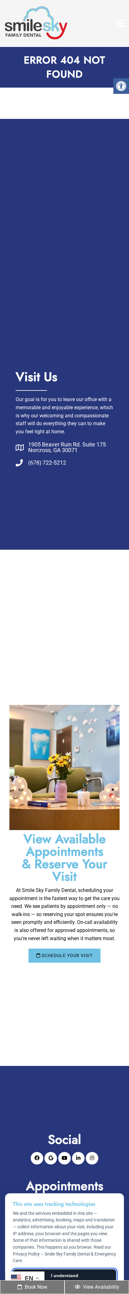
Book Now (35, 1287)
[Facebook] (37, 1158)
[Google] (50, 1158)
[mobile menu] (120, 23)
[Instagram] (92, 1158)
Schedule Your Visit (66, 955)
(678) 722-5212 (47, 463)
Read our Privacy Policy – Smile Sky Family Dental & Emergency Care (64, 1254)
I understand (64, 1275)
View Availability (100, 1287)
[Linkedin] (78, 1158)
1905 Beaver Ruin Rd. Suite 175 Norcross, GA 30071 (67, 447)
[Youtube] (64, 1158)
